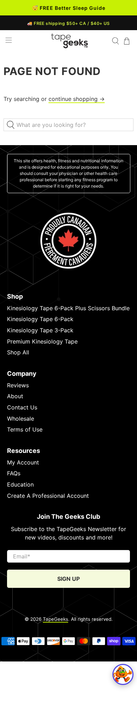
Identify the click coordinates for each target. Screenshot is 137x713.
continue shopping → (76, 98)
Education (20, 484)
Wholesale (20, 418)
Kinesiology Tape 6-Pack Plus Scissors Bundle (68, 308)
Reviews (18, 385)
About (15, 396)
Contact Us (22, 407)
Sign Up (68, 578)
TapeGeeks (55, 619)
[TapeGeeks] (69, 41)
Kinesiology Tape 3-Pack (40, 330)
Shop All (18, 352)
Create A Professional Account (48, 495)
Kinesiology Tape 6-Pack (40, 318)
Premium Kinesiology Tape (42, 341)
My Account (23, 462)
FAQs (13, 473)
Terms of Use (25, 429)
